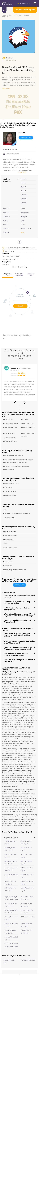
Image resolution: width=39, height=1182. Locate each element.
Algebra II (6, 232)
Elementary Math (26, 228)
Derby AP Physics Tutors (28, 960)
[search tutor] (4, 10)
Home (4, 15)
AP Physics (18, 15)
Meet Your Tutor (30, 274)
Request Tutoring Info (25, 10)
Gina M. (22, 133)
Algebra (5, 228)
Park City (5, 16)
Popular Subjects (11, 838)
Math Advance (25, 213)
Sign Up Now (19, 585)
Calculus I (23, 203)
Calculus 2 (24, 199)
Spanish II (23, 179)
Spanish (23, 209)
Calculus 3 (24, 195)
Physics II (23, 187)
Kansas (26, 15)
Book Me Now (26, 138)
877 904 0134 (25, 4)
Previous (15, 402)
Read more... (6, 88)
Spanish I (23, 183)
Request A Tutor (7, 274)
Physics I (23, 191)
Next (25, 402)
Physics (5, 220)
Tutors (10, 15)
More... (23, 232)
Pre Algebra (24, 216)
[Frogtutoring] (6, 3)
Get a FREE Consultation (19, 274)
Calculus (6, 224)
